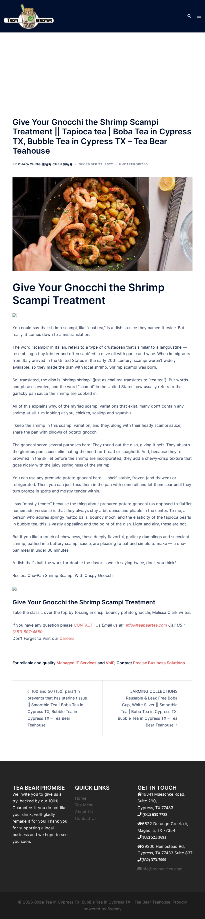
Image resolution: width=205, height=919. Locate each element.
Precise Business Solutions (159, 662)
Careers (67, 638)
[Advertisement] (102, 70)
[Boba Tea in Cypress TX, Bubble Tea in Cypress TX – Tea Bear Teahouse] (29, 15)
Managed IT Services (76, 662)
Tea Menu (84, 804)
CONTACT (84, 625)
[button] (189, 16)
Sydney (115, 908)
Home (80, 798)
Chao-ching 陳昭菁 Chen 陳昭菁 (45, 164)
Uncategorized (133, 164)
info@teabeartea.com (146, 625)
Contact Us (85, 818)
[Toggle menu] (199, 16)
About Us (84, 811)
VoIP (110, 662)
